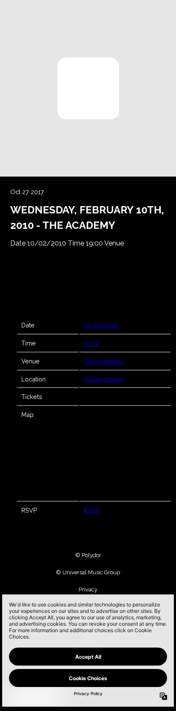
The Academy (104, 361)
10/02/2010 (101, 325)
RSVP (92, 510)
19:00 (91, 343)
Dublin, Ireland (104, 379)
